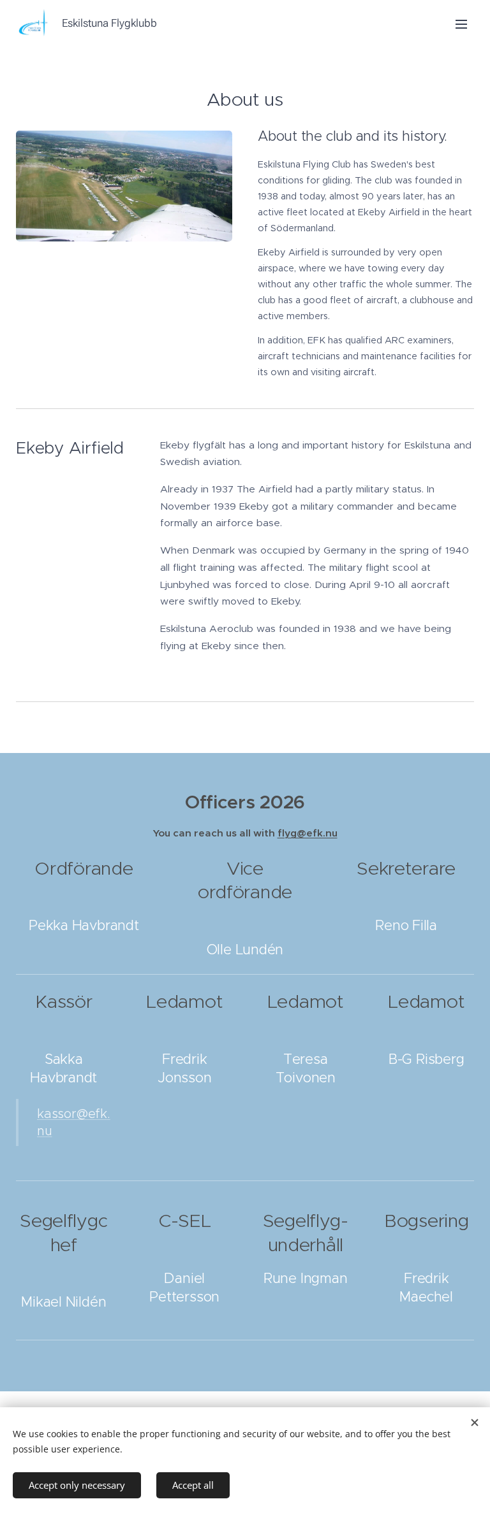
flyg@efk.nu (308, 833)
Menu (461, 23)
